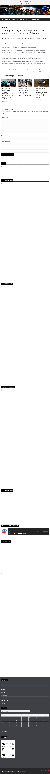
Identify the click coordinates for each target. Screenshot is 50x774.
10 (16, 720)
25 (22, 725)
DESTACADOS (4, 687)
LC (9, 35)
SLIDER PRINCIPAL (5, 700)
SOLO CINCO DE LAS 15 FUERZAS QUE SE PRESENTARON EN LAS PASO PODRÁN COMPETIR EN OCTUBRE (8, 94)
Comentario (4, 117)
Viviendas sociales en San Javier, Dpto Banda (12, 70)
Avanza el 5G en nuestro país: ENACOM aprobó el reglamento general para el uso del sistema (41, 93)
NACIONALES (15, 19)
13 (36, 720)
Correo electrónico (6, 141)
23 (9, 725)
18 (22, 722)
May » (5, 731)
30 (9, 728)
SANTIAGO (7, 19)
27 (36, 725)
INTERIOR (22, 19)
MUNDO (3, 692)
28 (43, 725)
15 (2, 722)
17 (16, 722)
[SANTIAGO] (25, 6)
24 (16, 725)
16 (9, 722)
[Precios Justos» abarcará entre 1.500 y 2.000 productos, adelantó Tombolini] (25, 79)
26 (29, 725)
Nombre (3, 135)
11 (22, 720)
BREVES (2, 684)
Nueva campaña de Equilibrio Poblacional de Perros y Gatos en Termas (37, 70)
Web (2, 148)
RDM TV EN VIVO (35, 19)
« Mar (2, 731)
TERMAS (27, 19)
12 (29, 720)
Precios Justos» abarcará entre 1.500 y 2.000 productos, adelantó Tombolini (25, 92)
